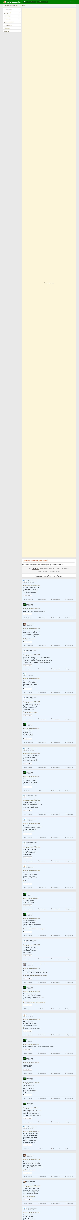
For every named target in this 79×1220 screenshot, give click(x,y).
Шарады (7, 28)
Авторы (6, 31)
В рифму (51, 568)
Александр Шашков (31, 712)
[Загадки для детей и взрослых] (12, 2)
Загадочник (29, 604)
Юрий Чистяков (30, 624)
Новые (58, 571)
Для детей (35, 568)
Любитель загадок (31, 580)
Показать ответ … (27, 595)
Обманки (58, 568)
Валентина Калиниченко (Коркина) (35, 964)
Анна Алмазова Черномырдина (35, 929)
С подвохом (65, 568)
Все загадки (8, 10)
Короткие (52, 571)
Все (30, 568)
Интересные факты (43, 571)
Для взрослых (44, 568)
